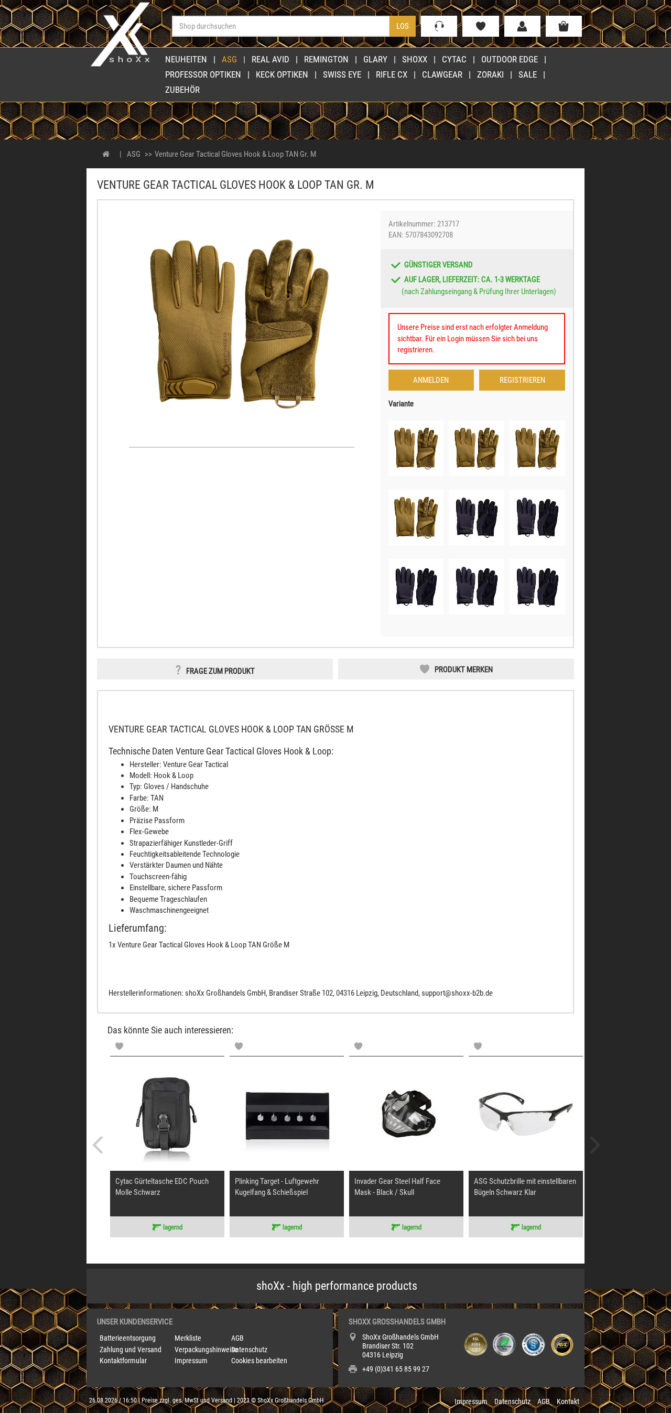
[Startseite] (106, 154)
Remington (326, 59)
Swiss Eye (342, 74)
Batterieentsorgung (128, 1338)
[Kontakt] (439, 26)
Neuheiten (186, 59)
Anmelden (431, 380)
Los (402, 26)
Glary (375, 59)
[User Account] (522, 26)
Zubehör (182, 89)
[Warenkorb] (564, 26)
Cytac (454, 59)
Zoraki (490, 74)
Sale (527, 74)
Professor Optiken (203, 74)
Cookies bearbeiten (259, 1360)
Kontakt (568, 1401)
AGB (237, 1338)
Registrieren (522, 380)
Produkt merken (464, 669)
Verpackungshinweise (206, 1349)
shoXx (414, 59)
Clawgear (442, 74)
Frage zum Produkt (220, 671)
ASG (229, 59)
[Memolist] (119, 1046)
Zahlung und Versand (130, 1349)
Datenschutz (249, 1349)
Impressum (191, 1360)
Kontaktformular (123, 1360)
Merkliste (188, 1338)
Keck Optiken (282, 74)
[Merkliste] (480, 26)
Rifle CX (391, 74)
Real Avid (270, 59)
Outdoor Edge (509, 59)
